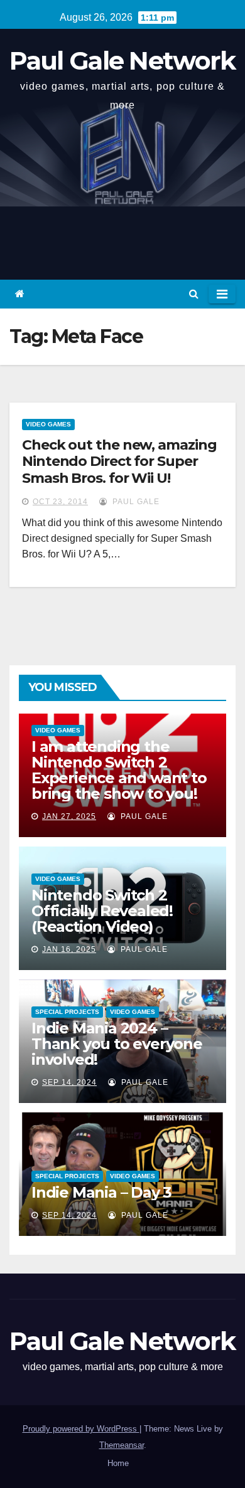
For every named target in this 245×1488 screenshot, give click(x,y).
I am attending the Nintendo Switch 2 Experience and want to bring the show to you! (119, 770)
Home (118, 1463)
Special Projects (67, 1011)
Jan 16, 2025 (69, 949)
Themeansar (121, 1445)
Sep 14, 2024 (69, 1082)
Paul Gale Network (122, 60)
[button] (194, 293)
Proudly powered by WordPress (81, 1428)
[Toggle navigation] (222, 294)
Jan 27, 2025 (69, 816)
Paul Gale (135, 501)
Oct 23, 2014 (60, 501)
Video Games (48, 424)
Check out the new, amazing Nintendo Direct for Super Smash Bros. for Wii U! (119, 461)
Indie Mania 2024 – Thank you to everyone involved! (116, 1044)
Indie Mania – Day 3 (101, 1192)
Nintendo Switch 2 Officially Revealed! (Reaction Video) (102, 911)
